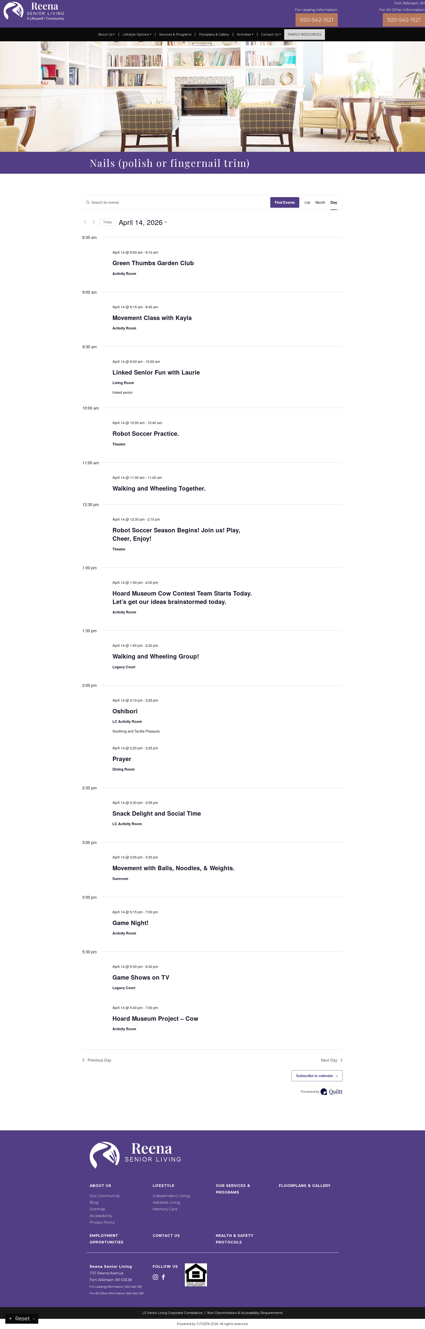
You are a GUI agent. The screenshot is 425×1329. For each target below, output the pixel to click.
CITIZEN (203, 1324)
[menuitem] (106, 34)
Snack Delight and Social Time (156, 813)
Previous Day (99, 1060)
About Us (105, 34)
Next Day (329, 1060)
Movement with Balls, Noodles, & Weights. (173, 868)
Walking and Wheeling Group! (155, 656)
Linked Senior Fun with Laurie (156, 372)
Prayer (121, 758)
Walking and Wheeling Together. (159, 488)
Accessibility (101, 1216)
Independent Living (171, 1196)
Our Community (105, 1196)
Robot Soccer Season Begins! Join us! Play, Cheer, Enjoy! (176, 534)
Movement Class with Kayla (152, 317)
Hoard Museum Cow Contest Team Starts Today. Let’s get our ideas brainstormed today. (182, 597)
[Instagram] (155, 1277)
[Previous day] (85, 222)
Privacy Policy (102, 1222)
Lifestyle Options (136, 34)
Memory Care (165, 1209)
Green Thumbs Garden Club (153, 263)
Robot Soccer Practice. (145, 433)
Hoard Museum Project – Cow (155, 1018)
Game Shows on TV (140, 977)
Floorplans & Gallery (214, 34)
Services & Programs (175, 34)
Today (107, 222)
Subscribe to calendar (314, 1075)
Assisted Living (166, 1202)
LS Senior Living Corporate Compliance (172, 1313)
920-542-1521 (316, 20)
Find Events (285, 202)
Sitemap (97, 1209)
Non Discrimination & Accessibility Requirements (245, 1313)
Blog (94, 1202)
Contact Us (269, 34)
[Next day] (93, 222)
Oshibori (125, 711)
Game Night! (130, 922)
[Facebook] (163, 1277)
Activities (244, 34)
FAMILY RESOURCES (304, 34)
